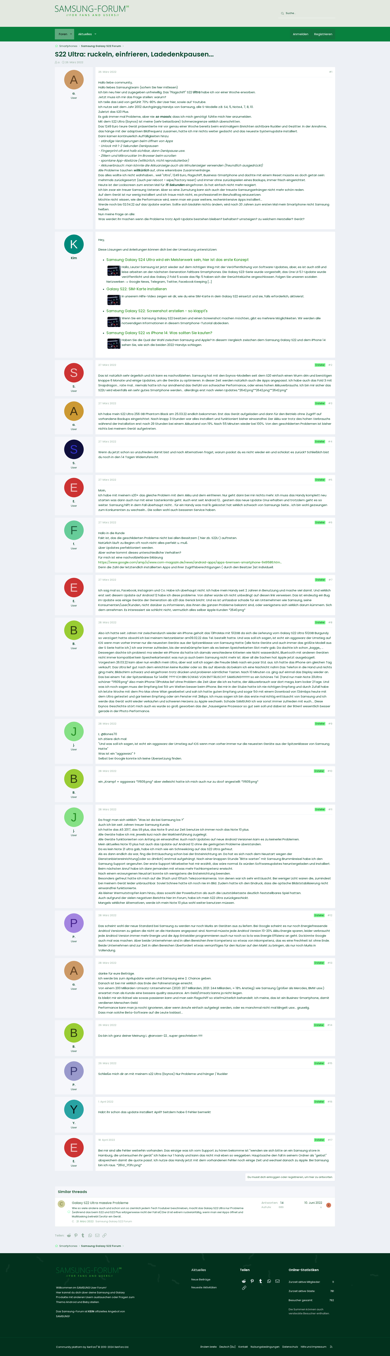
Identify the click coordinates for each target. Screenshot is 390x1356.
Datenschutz (290, 1346)
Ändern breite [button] (208, 1346)
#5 (330, 480)
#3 (330, 403)
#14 (329, 1025)
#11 (330, 809)
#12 (329, 915)
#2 (330, 365)
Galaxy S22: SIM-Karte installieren (136, 288)
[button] (71, 34)
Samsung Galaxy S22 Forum (113, 1221)
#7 (330, 580)
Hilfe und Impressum (313, 1346)
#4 (330, 441)
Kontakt (243, 1346)
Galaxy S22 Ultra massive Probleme (100, 1203)
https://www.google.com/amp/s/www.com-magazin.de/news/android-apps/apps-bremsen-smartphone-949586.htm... (190, 562)
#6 (330, 522)
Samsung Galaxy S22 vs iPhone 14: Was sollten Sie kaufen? (159, 332)
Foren (63, 34)
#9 (330, 724)
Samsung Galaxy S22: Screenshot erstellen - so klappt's (157, 310)
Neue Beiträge (200, 1279)
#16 (329, 1102)
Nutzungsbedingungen (265, 1346)
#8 (330, 622)
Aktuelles (85, 34)
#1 (330, 72)
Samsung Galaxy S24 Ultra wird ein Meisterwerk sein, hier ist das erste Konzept (177, 259)
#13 (329, 963)
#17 (330, 1140)
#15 (329, 1063)
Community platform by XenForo (92, 1347)
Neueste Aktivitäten (204, 1287)
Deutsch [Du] (227, 1346)
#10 (329, 771)
